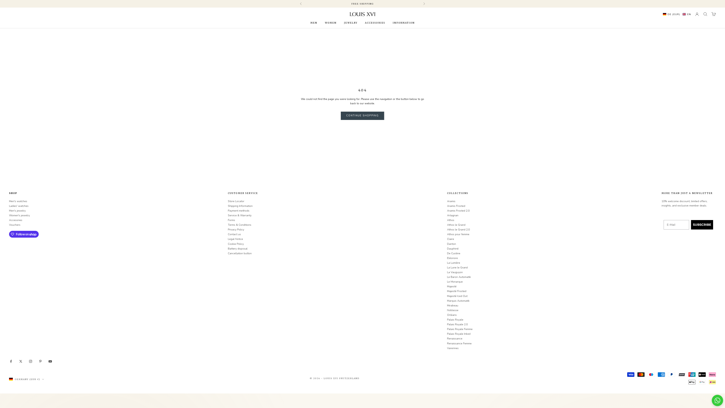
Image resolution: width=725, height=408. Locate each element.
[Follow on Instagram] (30, 361)
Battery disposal (238, 248)
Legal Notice (235, 239)
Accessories (375, 22)
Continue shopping (362, 115)
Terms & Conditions (239, 225)
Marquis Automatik (458, 301)
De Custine (453, 253)
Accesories (15, 220)
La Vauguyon (455, 272)
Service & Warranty (239, 215)
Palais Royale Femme (460, 329)
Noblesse (452, 310)
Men (313, 22)
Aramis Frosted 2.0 (458, 210)
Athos (450, 220)
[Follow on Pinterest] (40, 361)
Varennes (453, 348)
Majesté (452, 286)
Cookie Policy (236, 244)
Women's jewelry (19, 215)
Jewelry (350, 22)
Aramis (451, 201)
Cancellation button (240, 253)
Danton (451, 244)
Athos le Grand (456, 225)
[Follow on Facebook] (11, 361)
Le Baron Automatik (459, 277)
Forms (231, 220)
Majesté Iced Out (457, 296)
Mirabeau (452, 305)
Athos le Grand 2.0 (458, 229)
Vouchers (14, 225)
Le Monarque (455, 282)
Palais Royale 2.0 (457, 324)
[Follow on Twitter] (21, 361)
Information (404, 22)
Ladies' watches (19, 206)
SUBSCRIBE (702, 224)
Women (331, 22)
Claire (450, 239)
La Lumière (453, 263)
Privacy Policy (236, 229)
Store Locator (236, 201)
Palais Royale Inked (458, 334)
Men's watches (18, 201)
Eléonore (452, 258)
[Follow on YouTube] (50, 361)
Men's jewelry (17, 210)
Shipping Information (240, 206)
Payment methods (238, 210)
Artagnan (452, 215)
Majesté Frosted (456, 291)
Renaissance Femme (459, 343)
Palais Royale (455, 319)
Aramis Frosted (456, 206)
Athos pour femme (458, 234)
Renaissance (454, 338)
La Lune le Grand (457, 267)
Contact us (234, 234)
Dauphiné (453, 248)
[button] (676, 14)
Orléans (452, 315)
